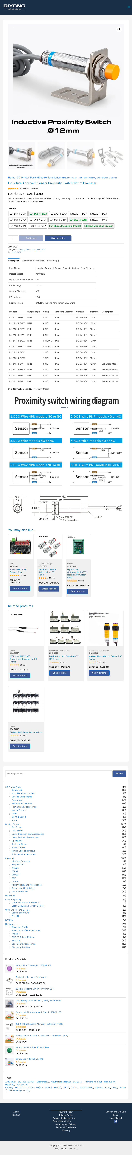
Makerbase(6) (86, 1087)
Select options (20, 588)
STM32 (15, 875)
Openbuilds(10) (102, 1087)
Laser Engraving (13, 899)
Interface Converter (21, 861)
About (16, 1112)
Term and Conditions (66, 1127)
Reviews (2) (53, 261)
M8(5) (74, 1087)
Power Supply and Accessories (27, 885)
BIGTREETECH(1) (26, 1082)
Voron (14, 820)
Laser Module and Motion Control (28, 906)
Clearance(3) (43, 1082)
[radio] (18, 213)
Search (119, 773)
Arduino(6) (10, 1082)
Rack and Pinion (19, 844)
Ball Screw (17, 827)
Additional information (33, 261)
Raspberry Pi (18, 864)
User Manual (116, 1118)
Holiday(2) (20, 1087)
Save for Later (58, 238)
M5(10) (57, 1087)
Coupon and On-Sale (116, 1112)
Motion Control (12, 824)
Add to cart (31, 238)
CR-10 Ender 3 (19, 817)
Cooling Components (22, 797)
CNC (14, 878)
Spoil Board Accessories (23, 944)
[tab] (13, 260)
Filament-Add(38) (93, 1082)
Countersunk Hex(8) (61, 1082)
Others (15, 881)
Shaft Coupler (18, 847)
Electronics (17, 800)
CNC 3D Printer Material (23, 937)
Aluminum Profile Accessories (26, 930)
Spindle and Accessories (23, 854)
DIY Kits (9, 920)
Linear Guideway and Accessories (28, 834)
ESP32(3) (77, 1082)
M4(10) (48, 1087)
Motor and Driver (20, 891)
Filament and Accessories (24, 807)
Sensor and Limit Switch (23, 888)
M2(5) (31, 1087)
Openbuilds (17, 840)
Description (13, 261)
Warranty (66, 1130)
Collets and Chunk (20, 913)
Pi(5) (115, 1087)
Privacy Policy (66, 1115)
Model (12, 208)
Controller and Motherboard (25, 902)
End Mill (15, 916)
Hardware (10, 924)
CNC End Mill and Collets (17, 910)
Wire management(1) (19, 1090)
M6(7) (66, 1087)
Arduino (15, 868)
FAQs (115, 1115)
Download (10, 895)
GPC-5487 (16, 252)
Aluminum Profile (20, 927)
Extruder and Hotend (22, 803)
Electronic (10, 858)
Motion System (19, 810)
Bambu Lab (17, 790)
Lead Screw (17, 830)
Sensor (57, 177)
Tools (14, 813)
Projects (16, 934)
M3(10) (39, 1087)
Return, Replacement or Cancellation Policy (64, 1119)
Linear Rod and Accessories (25, 837)
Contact (16, 1115)
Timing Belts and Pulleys (23, 851)
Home (11, 177)
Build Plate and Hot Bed (23, 793)
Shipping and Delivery (65, 1124)
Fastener (16, 940)
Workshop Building (21, 947)
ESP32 (15, 871)
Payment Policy (66, 1112)
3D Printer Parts (13, 787)
